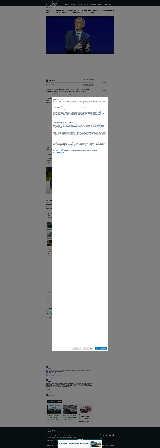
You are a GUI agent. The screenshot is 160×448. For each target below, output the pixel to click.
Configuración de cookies (58, 115)
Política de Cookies (69, 114)
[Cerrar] (101, 438)
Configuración (88, 348)
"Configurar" (55, 135)
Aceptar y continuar (100, 348)
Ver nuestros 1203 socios (58, 152)
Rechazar (76, 348)
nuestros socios (71, 130)
